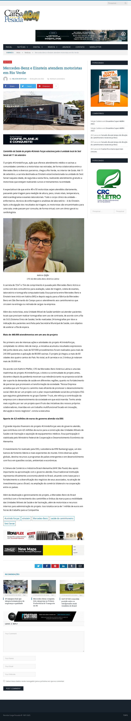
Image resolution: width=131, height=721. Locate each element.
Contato (80, 47)
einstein (26, 518)
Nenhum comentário (57, 79)
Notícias (21, 47)
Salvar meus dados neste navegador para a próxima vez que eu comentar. (35, 681)
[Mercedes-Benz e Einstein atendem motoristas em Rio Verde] (43, 111)
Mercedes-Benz (40, 518)
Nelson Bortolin (19, 79)
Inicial (9, 47)
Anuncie (66, 47)
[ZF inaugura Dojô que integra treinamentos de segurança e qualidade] (15, 588)
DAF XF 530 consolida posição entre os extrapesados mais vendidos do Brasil (70, 602)
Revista (51, 47)
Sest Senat (9, 523)
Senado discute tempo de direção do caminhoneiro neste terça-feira (109, 136)
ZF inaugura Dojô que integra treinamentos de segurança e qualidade (14, 601)
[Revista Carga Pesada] (22, 15)
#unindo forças (11, 518)
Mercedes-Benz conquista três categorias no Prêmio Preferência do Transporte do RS (44, 602)
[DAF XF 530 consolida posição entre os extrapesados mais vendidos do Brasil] (72, 588)
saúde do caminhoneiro (62, 518)
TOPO (125, 715)
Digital (36, 47)
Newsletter (95, 47)
